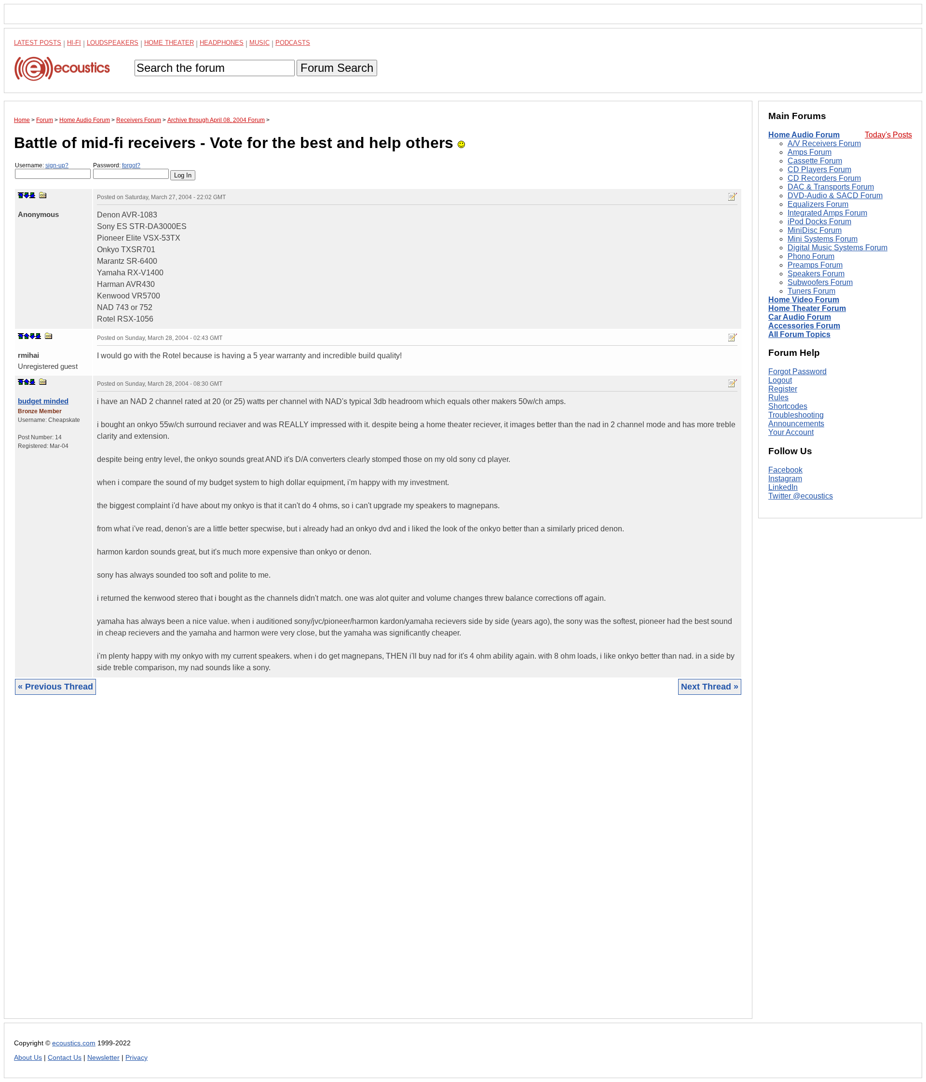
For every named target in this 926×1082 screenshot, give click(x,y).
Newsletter (103, 1057)
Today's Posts (888, 135)
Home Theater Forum (807, 308)
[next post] (26, 195)
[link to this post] (43, 195)
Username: (41, 165)
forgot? (131, 165)
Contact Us (65, 1057)
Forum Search (336, 67)
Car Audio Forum (799, 317)
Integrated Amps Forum (827, 213)
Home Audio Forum (804, 135)
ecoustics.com (73, 1043)
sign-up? (56, 165)
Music (259, 42)
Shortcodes (787, 406)
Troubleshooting (796, 415)
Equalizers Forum (818, 204)
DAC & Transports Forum (831, 187)
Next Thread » (709, 686)
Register (782, 389)
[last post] (32, 195)
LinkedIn (783, 487)
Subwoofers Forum (820, 282)
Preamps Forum (815, 265)
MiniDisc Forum (815, 230)
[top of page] (21, 195)
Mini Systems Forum (823, 239)
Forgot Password (797, 371)
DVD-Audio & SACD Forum (835, 195)
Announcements (796, 423)
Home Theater (169, 42)
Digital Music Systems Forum (837, 247)
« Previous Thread (55, 686)
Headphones (222, 42)
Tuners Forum (811, 291)
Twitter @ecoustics (800, 496)
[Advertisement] (303, 864)
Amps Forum (809, 152)
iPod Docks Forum (819, 221)
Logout (780, 380)
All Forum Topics (799, 334)
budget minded (43, 401)
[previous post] (26, 336)
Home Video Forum (803, 300)
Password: (116, 165)
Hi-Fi (74, 42)
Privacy (136, 1057)
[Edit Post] (732, 197)
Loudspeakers (112, 42)
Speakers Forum (816, 274)
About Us (28, 1057)
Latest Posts (37, 42)
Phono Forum (811, 256)
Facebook (785, 470)
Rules (778, 397)
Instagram (785, 478)
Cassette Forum (815, 161)
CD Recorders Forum (824, 178)
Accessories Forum (804, 326)
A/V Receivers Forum (824, 143)
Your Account (791, 432)
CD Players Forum (819, 169)
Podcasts (292, 42)
